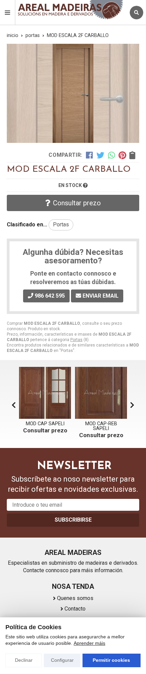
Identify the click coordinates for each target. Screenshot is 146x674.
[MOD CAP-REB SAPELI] (45, 393)
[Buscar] (136, 12)
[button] (132, 405)
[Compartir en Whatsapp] (111, 155)
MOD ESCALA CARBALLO (101, 426)
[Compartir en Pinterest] (122, 155)
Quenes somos (75, 598)
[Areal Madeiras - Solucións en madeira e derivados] (70, 9)
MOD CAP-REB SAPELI (45, 426)
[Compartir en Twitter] (100, 155)
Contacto (75, 608)
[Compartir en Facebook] (89, 155)
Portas (76, 339)
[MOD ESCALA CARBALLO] (101, 393)
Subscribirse (73, 520)
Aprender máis (89, 643)
